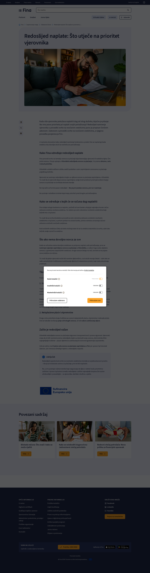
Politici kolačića (89, 270)
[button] (59, 279)
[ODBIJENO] (101, 285)
